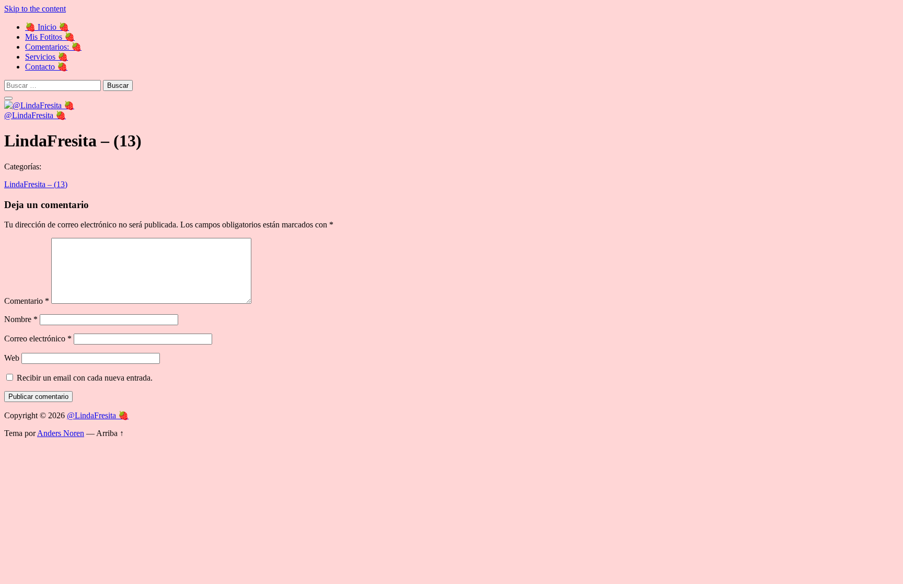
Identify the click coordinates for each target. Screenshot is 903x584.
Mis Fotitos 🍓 (50, 36)
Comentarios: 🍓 (53, 46)
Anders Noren (60, 433)
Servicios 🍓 (46, 56)
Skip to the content (35, 8)
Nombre (21, 319)
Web (11, 357)
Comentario (26, 300)
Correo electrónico (38, 338)
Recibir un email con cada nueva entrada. (85, 377)
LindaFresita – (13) (35, 184)
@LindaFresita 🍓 (35, 115)
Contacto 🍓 (46, 66)
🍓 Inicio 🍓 (47, 26)
